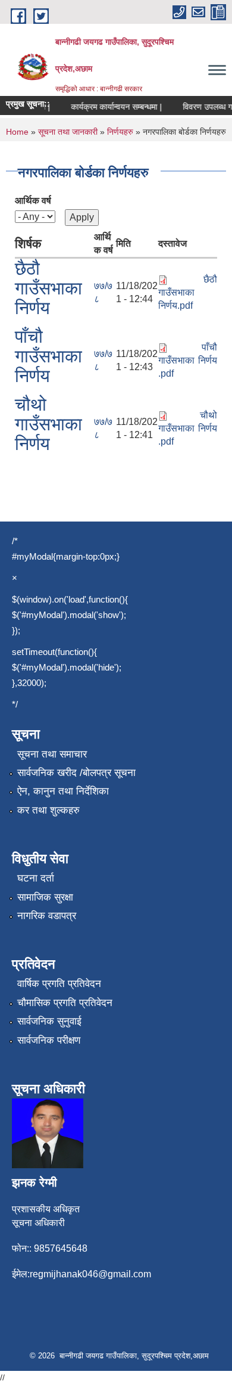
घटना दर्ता (35, 878)
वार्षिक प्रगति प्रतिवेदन (59, 983)
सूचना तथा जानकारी (68, 131)
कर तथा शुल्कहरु (48, 810)
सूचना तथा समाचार (52, 754)
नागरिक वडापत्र (46, 915)
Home (17, 131)
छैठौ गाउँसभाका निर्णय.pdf (187, 292)
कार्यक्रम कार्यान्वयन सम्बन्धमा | (112, 106)
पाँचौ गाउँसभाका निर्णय (48, 356)
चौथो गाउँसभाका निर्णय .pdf (187, 428)
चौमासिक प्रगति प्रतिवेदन (64, 1002)
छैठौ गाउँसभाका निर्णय (48, 288)
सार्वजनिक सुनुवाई (49, 1021)
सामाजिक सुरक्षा (45, 897)
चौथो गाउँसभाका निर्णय (48, 424)
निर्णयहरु (120, 131)
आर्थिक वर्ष (33, 201)
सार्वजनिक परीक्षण (48, 1040)
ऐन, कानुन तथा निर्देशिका (63, 791)
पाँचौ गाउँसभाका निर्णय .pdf (187, 360)
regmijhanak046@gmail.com (90, 1274)
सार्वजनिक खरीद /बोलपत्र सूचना (76, 772)
